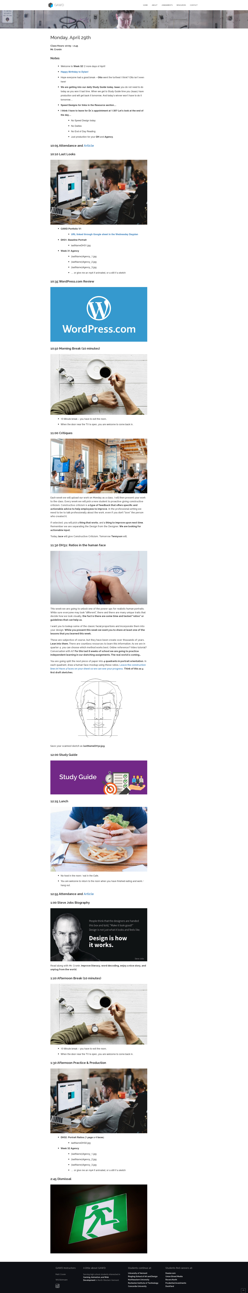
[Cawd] (50, 5)
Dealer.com (170, 1273)
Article (89, 145)
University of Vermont (137, 1273)
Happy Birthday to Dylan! (74, 71)
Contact (194, 5)
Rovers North (171, 1280)
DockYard (169, 1286)
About (154, 5)
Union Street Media (174, 1276)
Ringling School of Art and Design (142, 1276)
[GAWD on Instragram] (57, 1286)
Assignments (167, 5)
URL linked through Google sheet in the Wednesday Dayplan (104, 234)
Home (145, 5)
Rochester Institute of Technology (143, 1283)
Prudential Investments (175, 1283)
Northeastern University (138, 1280)
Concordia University (137, 1286)
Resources (181, 5)
